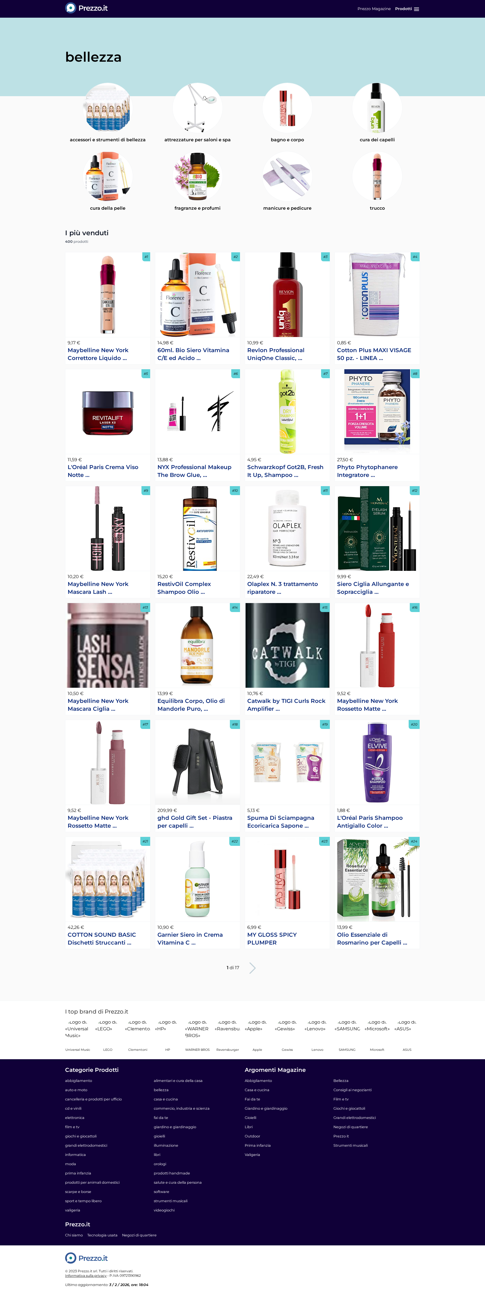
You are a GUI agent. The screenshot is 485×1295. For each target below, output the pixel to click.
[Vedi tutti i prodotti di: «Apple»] (257, 1031)
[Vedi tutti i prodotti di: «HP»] (167, 1031)
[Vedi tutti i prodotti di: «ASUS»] (407, 1031)
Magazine (374, 8)
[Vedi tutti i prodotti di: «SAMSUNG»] (347, 1031)
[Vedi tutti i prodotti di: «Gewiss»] (287, 1031)
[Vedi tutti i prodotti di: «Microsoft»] (377, 1031)
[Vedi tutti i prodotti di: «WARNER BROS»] (198, 1031)
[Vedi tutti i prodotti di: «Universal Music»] (78, 1031)
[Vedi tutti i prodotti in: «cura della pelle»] (108, 176)
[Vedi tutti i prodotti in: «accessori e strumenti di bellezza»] (108, 108)
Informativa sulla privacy (86, 1275)
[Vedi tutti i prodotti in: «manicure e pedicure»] (287, 176)
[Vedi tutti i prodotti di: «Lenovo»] (317, 1031)
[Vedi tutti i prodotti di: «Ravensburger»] (227, 1031)
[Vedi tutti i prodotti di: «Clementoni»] (137, 1031)
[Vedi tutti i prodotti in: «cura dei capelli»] (377, 108)
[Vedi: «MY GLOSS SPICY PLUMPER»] (287, 879)
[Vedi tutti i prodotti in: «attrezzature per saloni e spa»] (198, 108)
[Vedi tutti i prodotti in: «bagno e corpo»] (287, 108)
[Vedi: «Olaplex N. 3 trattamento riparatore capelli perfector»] (287, 528)
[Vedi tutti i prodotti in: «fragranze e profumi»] (198, 176)
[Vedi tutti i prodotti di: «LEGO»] (108, 1031)
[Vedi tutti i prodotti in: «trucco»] (377, 176)
